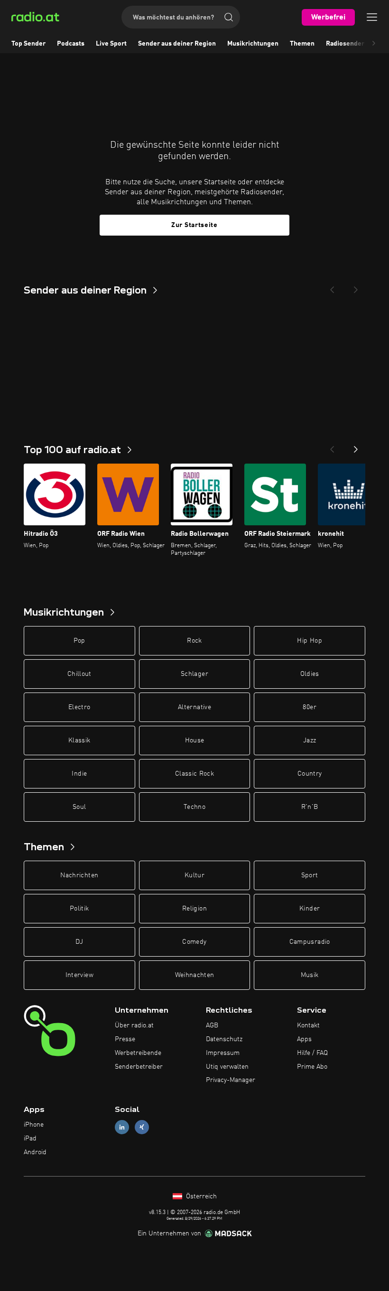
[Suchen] (228, 17)
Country (309, 773)
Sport (309, 875)
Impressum (223, 1053)
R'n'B (309, 807)
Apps (304, 1039)
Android (35, 1152)
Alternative (194, 707)
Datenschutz (224, 1039)
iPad (30, 1138)
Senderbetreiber (139, 1066)
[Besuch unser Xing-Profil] (142, 1127)
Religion (194, 908)
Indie (79, 773)
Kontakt (308, 1025)
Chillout (79, 674)
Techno (194, 807)
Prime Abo (312, 1066)
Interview (79, 975)
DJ (79, 942)
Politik (79, 908)
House (194, 740)
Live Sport (111, 43)
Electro (79, 707)
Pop (79, 640)
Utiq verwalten (227, 1066)
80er (309, 707)
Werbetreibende (138, 1053)
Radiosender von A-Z (357, 43)
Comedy (194, 942)
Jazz (309, 740)
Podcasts (70, 43)
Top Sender (28, 43)
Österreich (200, 1196)
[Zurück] (332, 446)
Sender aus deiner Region (177, 43)
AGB (212, 1025)
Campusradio (309, 942)
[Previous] (332, 286)
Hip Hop (309, 640)
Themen (302, 43)
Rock (194, 640)
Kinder (309, 908)
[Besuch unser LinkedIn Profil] (122, 1127)
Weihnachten (194, 975)
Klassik (79, 740)
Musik (310, 975)
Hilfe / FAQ (312, 1053)
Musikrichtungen (252, 43)
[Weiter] (355, 446)
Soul (79, 807)
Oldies (309, 674)
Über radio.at (134, 1025)
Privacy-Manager (230, 1080)
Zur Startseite (194, 225)
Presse (125, 1039)
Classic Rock (194, 773)
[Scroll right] (374, 43)
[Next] (355, 286)
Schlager (194, 674)
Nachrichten (79, 875)
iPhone (34, 1124)
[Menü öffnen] (372, 17)
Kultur (194, 875)
